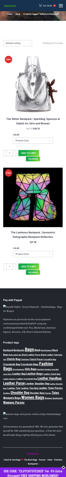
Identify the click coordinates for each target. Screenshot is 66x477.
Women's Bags (12, 398)
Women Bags (32, 397)
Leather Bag (19, 373)
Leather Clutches (9, 379)
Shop (18, 14)
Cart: (49, 5)
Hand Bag (40, 369)
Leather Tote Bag (29, 388)
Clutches (25, 359)
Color (16, 135)
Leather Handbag (50, 378)
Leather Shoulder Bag (37, 383)
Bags (29, 349)
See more (33, 159)
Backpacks (18, 350)
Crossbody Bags (30, 364)
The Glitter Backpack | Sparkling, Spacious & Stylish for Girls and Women (33, 121)
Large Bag (55, 369)
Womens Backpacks (54, 398)
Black (37, 350)
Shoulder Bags (37, 393)
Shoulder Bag (20, 393)
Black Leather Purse (31, 355)
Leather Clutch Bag (51, 374)
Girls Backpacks (18, 369)
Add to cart (28, 153)
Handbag (47, 369)
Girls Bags (31, 369)
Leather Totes (46, 388)
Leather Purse (14, 383)
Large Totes (7, 374)
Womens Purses (14, 402)
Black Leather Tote (49, 355)
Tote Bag (48, 393)
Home (9, 14)
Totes (55, 393)
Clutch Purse (36, 359)
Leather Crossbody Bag (26, 379)
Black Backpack (46, 350)
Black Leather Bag (15, 355)
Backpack (8, 350)
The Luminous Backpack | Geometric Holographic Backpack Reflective (33, 234)
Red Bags (6, 393)
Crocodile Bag (49, 359)
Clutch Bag (13, 359)
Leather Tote (13, 388)
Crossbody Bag (11, 364)
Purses (59, 388)
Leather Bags (34, 374)
